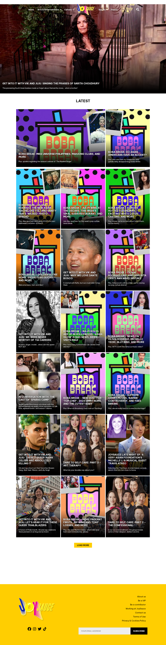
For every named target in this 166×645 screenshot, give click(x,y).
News (31, 9)
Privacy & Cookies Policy (134, 620)
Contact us (140, 612)
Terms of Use (139, 616)
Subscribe (139, 631)
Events (114, 9)
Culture (68, 9)
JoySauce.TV (127, 9)
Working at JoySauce (136, 608)
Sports (102, 9)
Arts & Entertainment (48, 9)
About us (141, 596)
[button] (60, 9)
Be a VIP (142, 600)
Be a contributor (138, 604)
